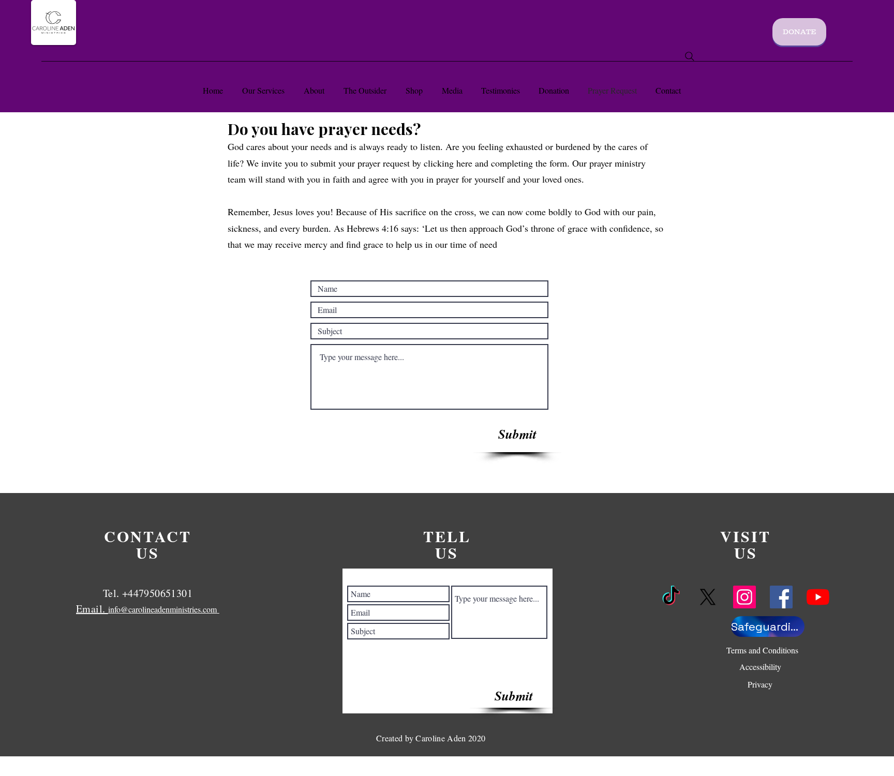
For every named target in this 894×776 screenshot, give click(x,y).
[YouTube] (818, 597)
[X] (707, 597)
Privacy (760, 684)
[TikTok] (671, 597)
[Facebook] (781, 597)
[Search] (690, 56)
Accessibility (760, 666)
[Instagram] (744, 597)
